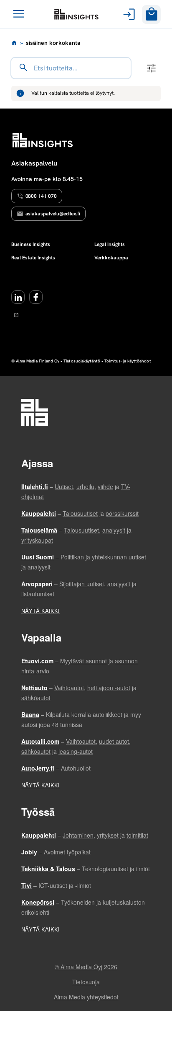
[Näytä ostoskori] (151, 14)
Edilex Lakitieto (76, 14)
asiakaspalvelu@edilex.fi (53, 213)
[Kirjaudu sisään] (127, 14)
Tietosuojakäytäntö (81, 361)
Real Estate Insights (33, 257)
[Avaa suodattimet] (151, 68)
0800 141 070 (41, 196)
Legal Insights (109, 244)
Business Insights (30, 244)
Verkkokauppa (111, 257)
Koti (14, 43)
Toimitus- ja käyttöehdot (127, 361)
